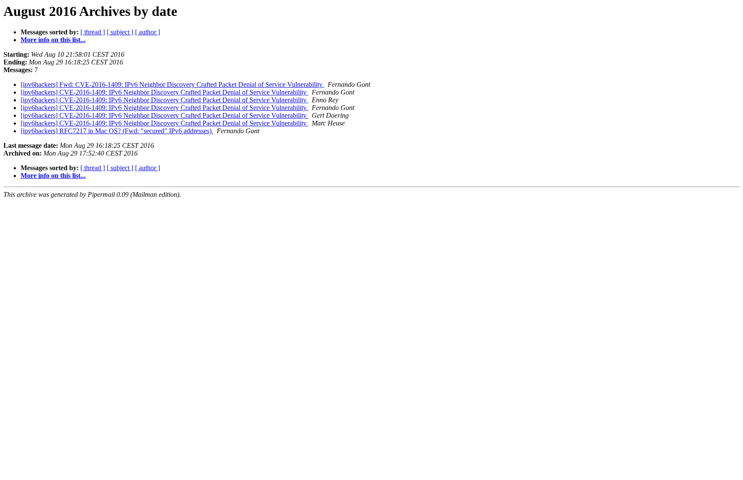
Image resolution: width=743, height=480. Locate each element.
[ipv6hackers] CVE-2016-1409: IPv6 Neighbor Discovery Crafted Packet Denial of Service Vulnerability (164, 92)
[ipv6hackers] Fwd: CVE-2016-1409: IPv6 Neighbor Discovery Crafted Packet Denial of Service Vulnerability (172, 84)
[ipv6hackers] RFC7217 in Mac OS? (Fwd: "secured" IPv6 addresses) (117, 131)
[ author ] (147, 32)
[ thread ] (92, 32)
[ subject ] (120, 32)
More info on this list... (53, 39)
